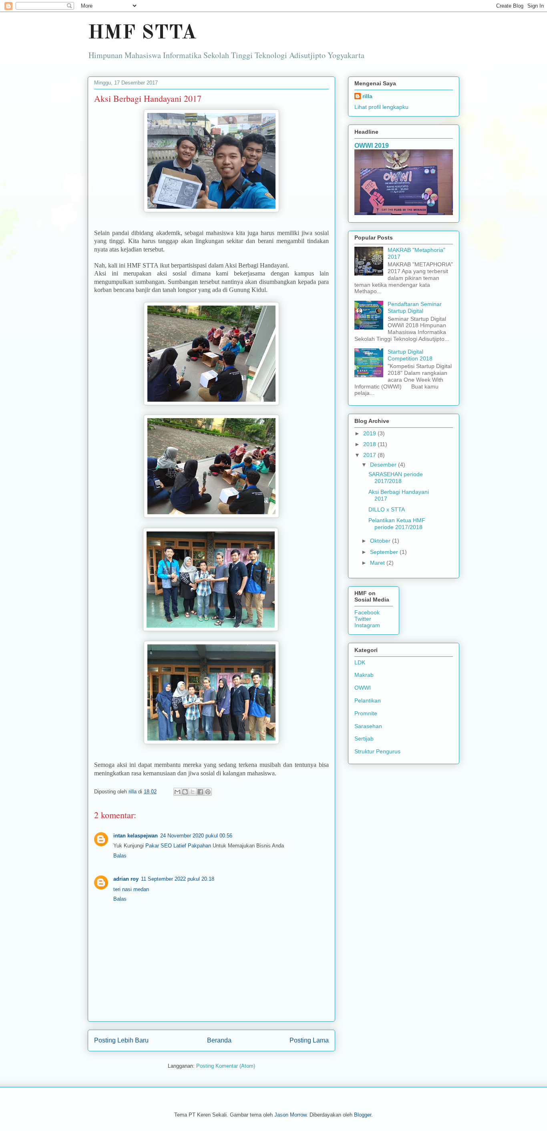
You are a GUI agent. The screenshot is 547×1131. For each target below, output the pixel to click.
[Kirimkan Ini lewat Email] (177, 792)
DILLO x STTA (386, 509)
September (385, 552)
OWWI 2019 (371, 145)
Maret (378, 562)
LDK (359, 662)
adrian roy (126, 879)
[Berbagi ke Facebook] (200, 792)
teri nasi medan (131, 889)
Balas (120, 856)
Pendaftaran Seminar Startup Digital (415, 307)
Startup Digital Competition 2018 (410, 355)
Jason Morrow (290, 1115)
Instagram (367, 625)
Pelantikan (367, 700)
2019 (370, 433)
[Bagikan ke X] (193, 792)
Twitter (362, 619)
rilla (367, 96)
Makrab (364, 675)
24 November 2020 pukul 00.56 (196, 836)
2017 (370, 455)
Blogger (362, 1115)
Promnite (365, 713)
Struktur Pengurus (377, 751)
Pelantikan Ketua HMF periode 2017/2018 (396, 523)
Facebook (367, 612)
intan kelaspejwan (135, 836)
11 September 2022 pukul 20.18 (177, 879)
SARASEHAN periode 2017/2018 (395, 477)
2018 (370, 444)
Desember (384, 464)
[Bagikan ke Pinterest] (208, 792)
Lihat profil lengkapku (381, 107)
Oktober (381, 540)
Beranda (219, 1040)
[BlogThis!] (185, 792)
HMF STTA (142, 33)
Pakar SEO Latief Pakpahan (179, 846)
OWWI (362, 687)
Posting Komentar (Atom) (225, 1066)
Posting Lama (309, 1040)
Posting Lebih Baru (121, 1040)
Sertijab (364, 738)
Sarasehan (368, 726)
